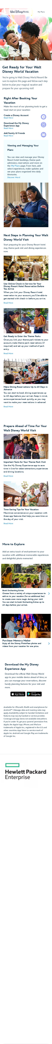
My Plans (15, 166)
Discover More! (13, 177)
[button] (8, 118)
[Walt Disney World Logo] (19, 12)
